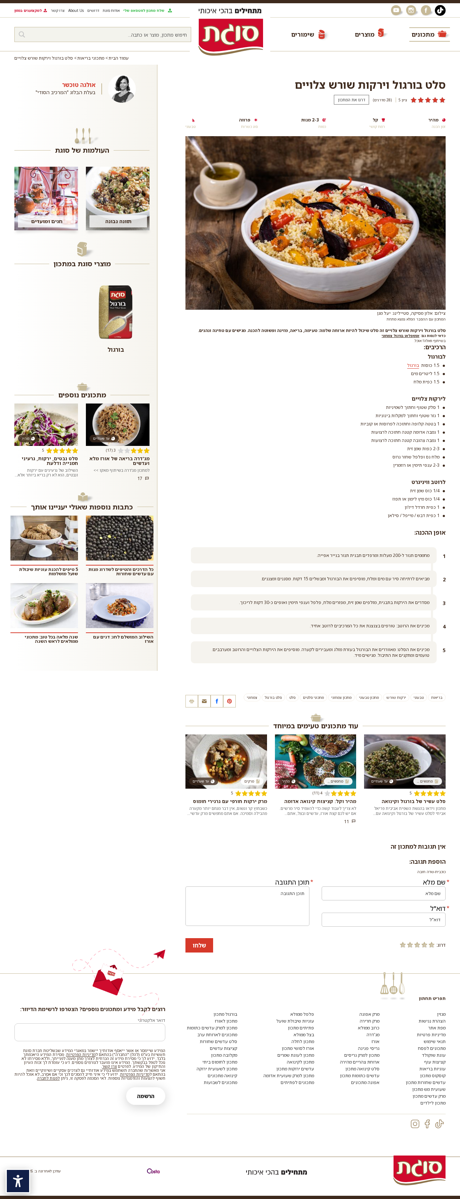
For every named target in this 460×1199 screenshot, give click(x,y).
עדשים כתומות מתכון (360, 1076)
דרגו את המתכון (351, 99)
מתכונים (422, 34)
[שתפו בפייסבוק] (217, 701)
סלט (292, 697)
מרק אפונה (369, 1014)
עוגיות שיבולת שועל (295, 1021)
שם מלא (434, 882)
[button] (204, 701)
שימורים (302, 34)
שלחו (199, 945)
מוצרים (364, 34)
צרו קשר (58, 10)
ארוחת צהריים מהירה (360, 1062)
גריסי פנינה (369, 1048)
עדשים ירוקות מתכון (295, 1069)
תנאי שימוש (435, 1041)
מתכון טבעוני (369, 697)
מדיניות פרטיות (431, 1035)
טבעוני (419, 697)
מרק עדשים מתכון (429, 1096)
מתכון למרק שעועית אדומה (288, 1076)
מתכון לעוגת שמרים (295, 1055)
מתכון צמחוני (341, 697)
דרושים (93, 10)
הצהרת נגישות (432, 1021)
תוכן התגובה (292, 882)
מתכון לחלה (302, 1041)
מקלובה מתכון (224, 1055)
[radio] (431, 944)
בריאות (436, 697)
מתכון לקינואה (300, 1062)
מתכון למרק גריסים (362, 1055)
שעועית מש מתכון (429, 1089)
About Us (76, 10)
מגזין (441, 1014)
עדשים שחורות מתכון (426, 1082)
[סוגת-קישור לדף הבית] (230, 37)
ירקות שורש (396, 697)
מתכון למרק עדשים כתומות (212, 1028)
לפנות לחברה (48, 1078)
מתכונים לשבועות (220, 1082)
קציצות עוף (435, 1062)
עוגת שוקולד (434, 1055)
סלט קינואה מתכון (362, 1069)
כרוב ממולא (369, 1028)
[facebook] (427, 1124)
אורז (376, 1041)
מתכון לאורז (226, 1021)
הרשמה (146, 1096)
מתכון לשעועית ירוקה (217, 1069)
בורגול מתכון (225, 1014)
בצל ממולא (304, 1035)
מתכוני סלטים (313, 697)
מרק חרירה (370, 1021)
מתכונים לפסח (432, 1048)
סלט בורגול (273, 697)
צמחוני (252, 697)
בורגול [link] (413, 365)
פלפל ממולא (302, 1014)
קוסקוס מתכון (433, 1076)
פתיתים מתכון (301, 1028)
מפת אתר (437, 1028)
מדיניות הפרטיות (81, 1054)
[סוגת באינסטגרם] (412, 10)
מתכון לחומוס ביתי (219, 1062)
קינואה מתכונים (222, 1076)
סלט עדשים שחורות (218, 1041)
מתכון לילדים (433, 1103)
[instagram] (415, 1124)
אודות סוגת (111, 10)
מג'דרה (373, 1035)
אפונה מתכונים (365, 1082)
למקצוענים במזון (28, 10)
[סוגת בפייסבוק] (427, 10)
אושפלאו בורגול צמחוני (400, 335)
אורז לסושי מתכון (298, 1048)
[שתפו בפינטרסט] (229, 701)
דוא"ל (438, 908)
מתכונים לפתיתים (297, 1082)
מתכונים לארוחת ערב (217, 1035)
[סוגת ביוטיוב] (397, 10)
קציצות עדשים (223, 1048)
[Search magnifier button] (22, 34)
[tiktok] (439, 1124)
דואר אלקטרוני (151, 1020)
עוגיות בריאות (432, 1069)
